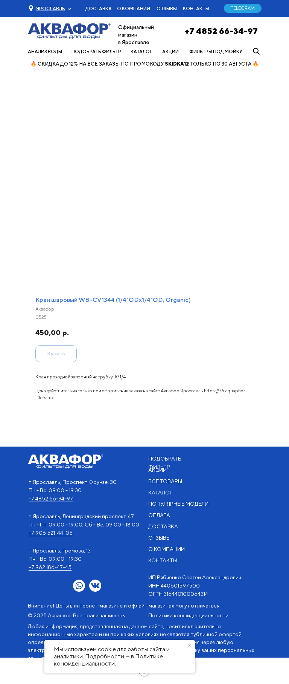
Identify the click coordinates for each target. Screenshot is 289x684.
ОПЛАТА (159, 515)
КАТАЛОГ (141, 51)
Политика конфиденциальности (188, 615)
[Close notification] (189, 645)
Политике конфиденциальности (108, 660)
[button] (50, 8)
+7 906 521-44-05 (51, 533)
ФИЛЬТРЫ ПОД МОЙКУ (215, 51)
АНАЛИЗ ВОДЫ (45, 51)
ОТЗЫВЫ (167, 8)
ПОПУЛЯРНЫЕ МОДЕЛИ (178, 504)
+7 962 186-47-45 (50, 567)
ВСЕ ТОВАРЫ (165, 481)
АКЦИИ (170, 51)
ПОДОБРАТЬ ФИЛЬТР (96, 51)
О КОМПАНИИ (133, 8)
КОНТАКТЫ (196, 8)
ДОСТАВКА (98, 8)
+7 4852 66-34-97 (221, 31)
